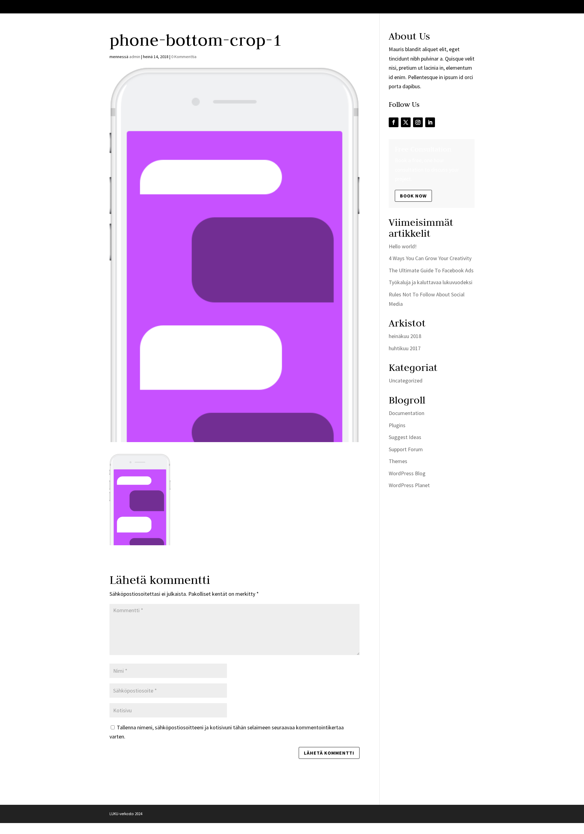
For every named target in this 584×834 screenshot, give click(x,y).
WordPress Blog (407, 473)
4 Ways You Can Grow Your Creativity (430, 258)
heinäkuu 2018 (405, 336)
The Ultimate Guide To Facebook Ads (431, 270)
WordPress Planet (409, 485)
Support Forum (406, 449)
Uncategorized (405, 380)
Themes (398, 461)
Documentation (406, 413)
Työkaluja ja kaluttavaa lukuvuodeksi (430, 282)
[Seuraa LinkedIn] (430, 122)
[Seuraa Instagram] (418, 122)
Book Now (413, 196)
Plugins (397, 425)
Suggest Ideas (405, 437)
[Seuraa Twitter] (406, 122)
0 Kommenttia (183, 56)
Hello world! (403, 246)
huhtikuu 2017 (405, 348)
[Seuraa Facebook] (393, 122)
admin (134, 56)
